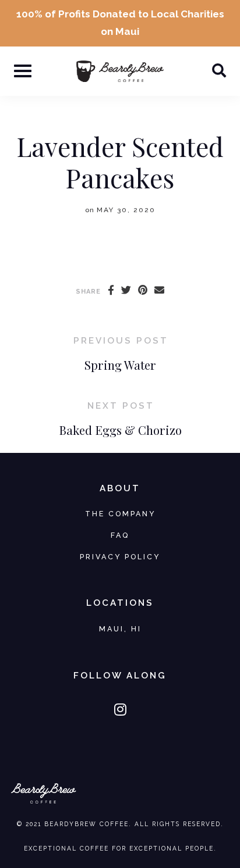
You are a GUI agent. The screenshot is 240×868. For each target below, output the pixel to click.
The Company (120, 513)
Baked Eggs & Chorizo (120, 430)
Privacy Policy (120, 556)
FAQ (120, 535)
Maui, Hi (120, 628)
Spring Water (120, 365)
